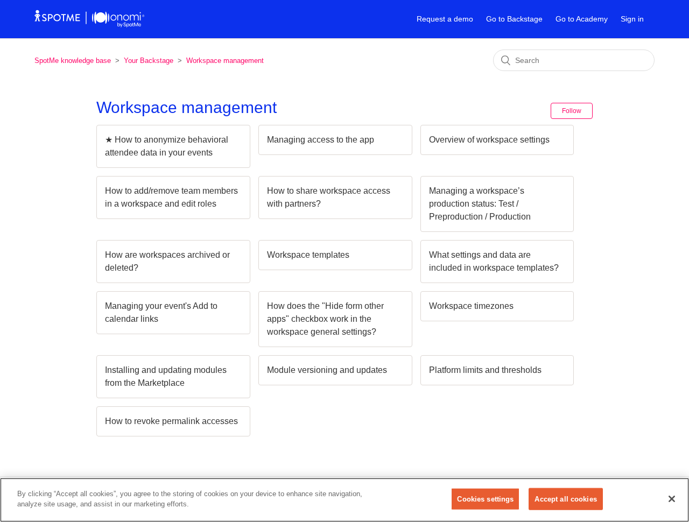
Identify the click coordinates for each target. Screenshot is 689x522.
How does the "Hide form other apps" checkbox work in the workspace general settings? (325, 318)
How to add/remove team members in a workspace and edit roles (171, 197)
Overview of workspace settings (489, 139)
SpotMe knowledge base (72, 61)
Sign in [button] (632, 19)
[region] (344, 500)
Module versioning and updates (327, 370)
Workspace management (225, 61)
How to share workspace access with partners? (328, 197)
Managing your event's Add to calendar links (161, 312)
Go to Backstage (514, 19)
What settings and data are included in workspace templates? (494, 261)
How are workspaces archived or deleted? (167, 261)
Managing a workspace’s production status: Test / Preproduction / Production (480, 203)
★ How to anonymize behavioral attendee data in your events (166, 146)
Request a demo (445, 19)
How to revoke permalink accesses (171, 421)
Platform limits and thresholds (485, 370)
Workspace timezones (471, 306)
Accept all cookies (565, 499)
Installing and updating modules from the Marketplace (166, 376)
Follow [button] (571, 111)
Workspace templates (308, 254)
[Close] (672, 499)
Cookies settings (485, 499)
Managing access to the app (320, 139)
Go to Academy (582, 19)
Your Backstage (148, 61)
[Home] (89, 24)
